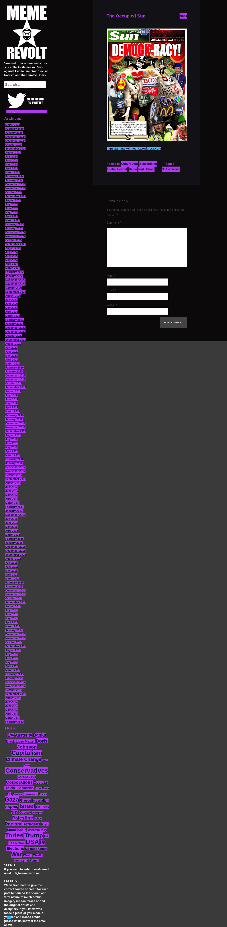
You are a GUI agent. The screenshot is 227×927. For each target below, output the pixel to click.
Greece (25, 800)
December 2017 (15, 467)
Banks (39, 735)
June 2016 (11, 522)
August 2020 (13, 343)
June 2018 (11, 443)
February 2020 (14, 367)
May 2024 (11, 164)
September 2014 (15, 602)
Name (111, 275)
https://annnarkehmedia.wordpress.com (134, 148)
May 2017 (11, 495)
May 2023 (11, 212)
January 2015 (14, 586)
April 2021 (11, 311)
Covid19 (41, 782)
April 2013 (11, 666)
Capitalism (27, 753)
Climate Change (23, 759)
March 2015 (12, 578)
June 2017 (11, 491)
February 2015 (14, 582)
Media (133, 169)
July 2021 (11, 299)
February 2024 (14, 176)
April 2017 (11, 499)
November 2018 (15, 427)
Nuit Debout (146, 169)
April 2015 (11, 574)
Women (34, 860)
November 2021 (15, 284)
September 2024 (15, 148)
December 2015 (15, 546)
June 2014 (11, 614)
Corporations (19, 782)
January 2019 (14, 419)
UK (46, 836)
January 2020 (14, 371)
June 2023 (11, 208)
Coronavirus (27, 777)
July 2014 (11, 610)
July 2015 (11, 562)
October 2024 (13, 144)
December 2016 (15, 514)
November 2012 (15, 686)
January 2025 (14, 132)
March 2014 (12, 626)
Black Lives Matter (20, 741)
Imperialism (40, 800)
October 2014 (13, 598)
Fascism (18, 794)
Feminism (30, 794)
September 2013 (15, 646)
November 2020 (15, 331)
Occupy (25, 812)
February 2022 (14, 272)
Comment (114, 222)
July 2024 (11, 156)
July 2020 (11, 347)
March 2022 (12, 268)
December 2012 (15, 682)
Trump (33, 835)
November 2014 (15, 594)
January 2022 (14, 276)
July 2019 (11, 395)
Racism (13, 823)
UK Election (16, 843)
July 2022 (11, 252)
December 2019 (15, 375)
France (43, 794)
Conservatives (26, 770)
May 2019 (11, 403)
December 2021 (15, 280)
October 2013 (13, 642)
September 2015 (15, 554)
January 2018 (14, 463)
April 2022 (11, 264)
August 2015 (13, 558)
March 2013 (12, 670)
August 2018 (13, 435)
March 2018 (12, 455)
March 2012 (12, 718)
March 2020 (12, 363)
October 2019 (13, 383)
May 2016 (11, 526)
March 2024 (12, 172)
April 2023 (11, 216)
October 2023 (13, 192)
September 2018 (15, 431)
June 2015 (11, 566)
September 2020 (15, 339)
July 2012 (11, 702)
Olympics (37, 812)
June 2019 (11, 399)
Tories (14, 835)
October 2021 (13, 288)
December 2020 (15, 327)
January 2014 (14, 630)
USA (32, 841)
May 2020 (11, 355)
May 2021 (11, 307)
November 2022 (15, 236)
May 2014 (11, 618)
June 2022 (11, 256)
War (16, 854)
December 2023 (15, 184)
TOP (9, 917)
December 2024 (15, 136)
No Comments (171, 169)
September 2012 (15, 694)
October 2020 (13, 335)
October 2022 (13, 240)
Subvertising (148, 163)
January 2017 (14, 510)
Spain (22, 830)
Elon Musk (42, 788)
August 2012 (13, 698)
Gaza (12, 799)
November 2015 (15, 550)
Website (112, 305)
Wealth (27, 855)
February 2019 (14, 415)
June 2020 (11, 351)
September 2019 (15, 387)
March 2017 (12, 503)
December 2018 (15, 423)
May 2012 (11, 710)
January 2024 (14, 180)
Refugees (31, 824)
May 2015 (11, 570)
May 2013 (11, 662)
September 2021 (15, 292)
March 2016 (12, 534)
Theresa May (37, 830)
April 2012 (11, 714)
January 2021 (14, 323)
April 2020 (11, 359)
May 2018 (11, 447)
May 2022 (11, 260)
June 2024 (11, 160)
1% (11, 735)
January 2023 (14, 228)
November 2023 (15, 188)
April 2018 (11, 451)
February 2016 (14, 538)
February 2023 (14, 224)
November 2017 (15, 471)
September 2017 (15, 479)
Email (111, 290)
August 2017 (13, 483)
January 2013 (14, 678)
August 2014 (13, 606)
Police (38, 818)
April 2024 (11, 168)
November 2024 (15, 140)
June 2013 (11, 658)
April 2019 (11, 407)
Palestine (22, 817)
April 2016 (11, 530)
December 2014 (15, 590)
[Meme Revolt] (26, 32)
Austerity (23, 735)
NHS (14, 812)
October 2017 (13, 475)
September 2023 (15, 196)
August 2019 (13, 391)
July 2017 (11, 487)
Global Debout (117, 169)
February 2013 (14, 674)
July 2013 (11, 654)
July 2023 (11, 204)
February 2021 (14, 319)
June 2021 (11, 303)
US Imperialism (36, 848)
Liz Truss (42, 807)
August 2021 (13, 295)
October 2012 (13, 690)
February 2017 (14, 507)
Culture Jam (129, 163)
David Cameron (19, 788)
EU (9, 794)
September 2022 (15, 244)
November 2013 (15, 638)
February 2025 (14, 128)
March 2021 (12, 315)
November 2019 (15, 379)
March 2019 (12, 411)
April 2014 (11, 622)
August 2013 (13, 650)
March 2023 (12, 220)
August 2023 (13, 200)
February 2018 (14, 459)
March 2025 (12, 124)
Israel (27, 806)
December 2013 (15, 634)
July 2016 (11, 518)
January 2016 (14, 542)
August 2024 (13, 152)
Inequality (11, 807)
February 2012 (14, 722)
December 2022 (15, 232)
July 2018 (11, 439)
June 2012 (11, 706)
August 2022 (13, 248)
